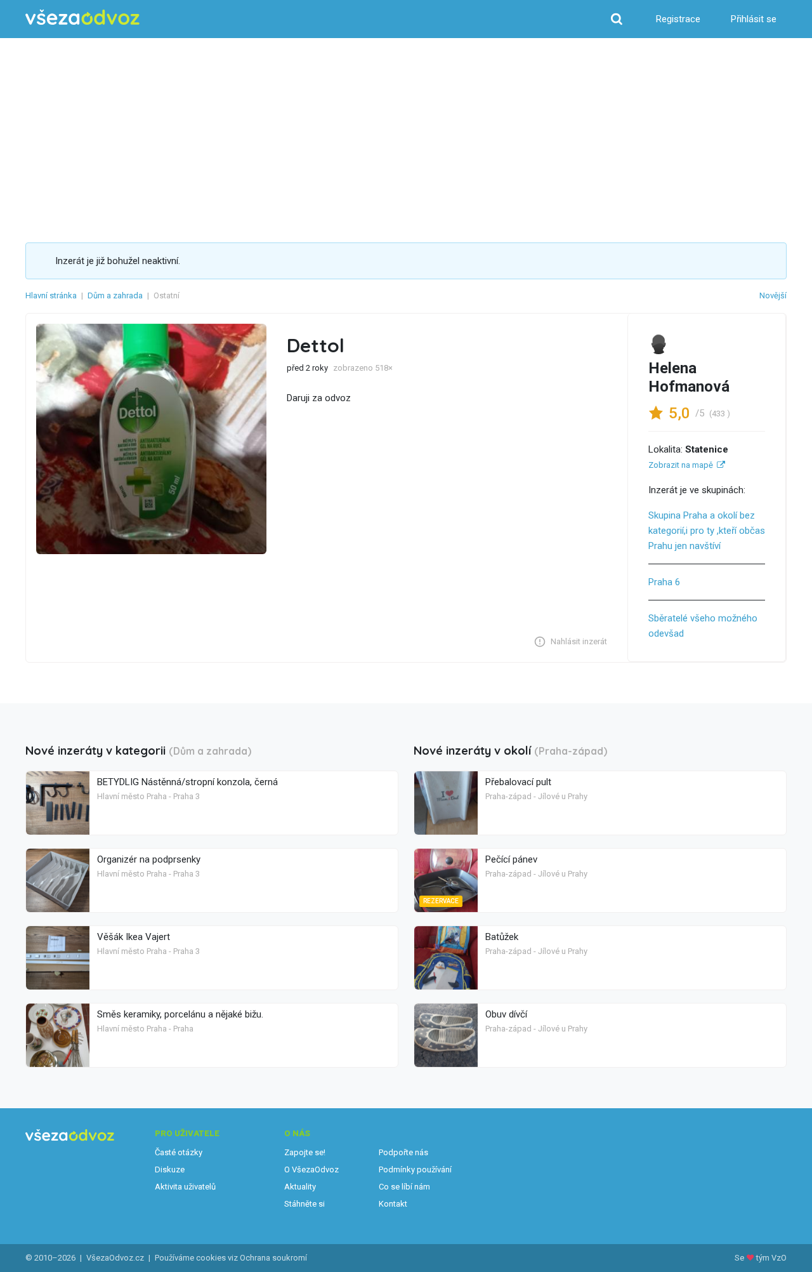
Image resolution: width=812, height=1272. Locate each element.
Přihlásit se (753, 19)
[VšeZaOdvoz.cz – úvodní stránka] (82, 17)
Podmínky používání (415, 1169)
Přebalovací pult (518, 782)
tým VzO (771, 1257)
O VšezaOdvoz (311, 1169)
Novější (773, 295)
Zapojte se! (304, 1152)
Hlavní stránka (51, 295)
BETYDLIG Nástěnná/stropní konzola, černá (187, 782)
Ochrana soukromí (273, 1257)
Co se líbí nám (404, 1186)
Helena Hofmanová (689, 377)
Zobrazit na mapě (680, 465)
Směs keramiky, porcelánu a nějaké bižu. (180, 1014)
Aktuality (300, 1186)
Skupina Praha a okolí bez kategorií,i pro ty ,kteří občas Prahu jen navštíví (706, 531)
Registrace (678, 19)
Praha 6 (664, 582)
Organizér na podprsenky (148, 859)
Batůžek (501, 937)
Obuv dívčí (506, 1014)
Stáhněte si (304, 1204)
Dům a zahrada (115, 295)
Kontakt (393, 1204)
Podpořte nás (403, 1152)
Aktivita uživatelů (185, 1186)
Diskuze (170, 1169)
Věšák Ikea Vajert (133, 937)
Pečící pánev (511, 859)
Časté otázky (178, 1152)
